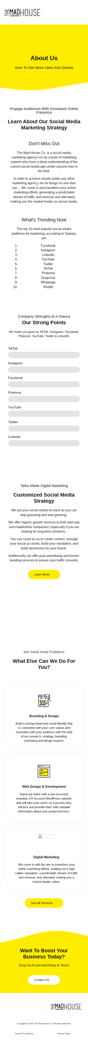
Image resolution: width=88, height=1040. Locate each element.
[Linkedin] (8, 1006)
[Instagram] (14, 1006)
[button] (81, 12)
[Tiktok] (20, 1006)
